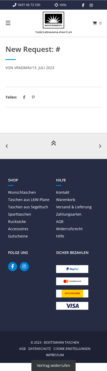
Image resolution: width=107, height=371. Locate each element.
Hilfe (60, 236)
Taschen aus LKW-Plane (28, 199)
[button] (24, 97)
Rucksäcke (17, 221)
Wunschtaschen (22, 192)
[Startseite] (53, 20)
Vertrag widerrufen (53, 365)
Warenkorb (65, 199)
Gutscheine (18, 236)
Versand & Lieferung (74, 206)
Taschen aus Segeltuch (28, 206)
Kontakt (62, 192)
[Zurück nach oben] (53, 146)
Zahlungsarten (69, 214)
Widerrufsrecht (69, 228)
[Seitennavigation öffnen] (15, 23)
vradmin (22, 67)
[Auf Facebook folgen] (83, 5)
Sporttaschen (19, 214)
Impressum (55, 355)
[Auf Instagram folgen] (91, 5)
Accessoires (18, 228)
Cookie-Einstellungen (72, 348)
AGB (59, 221)
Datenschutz (39, 348)
